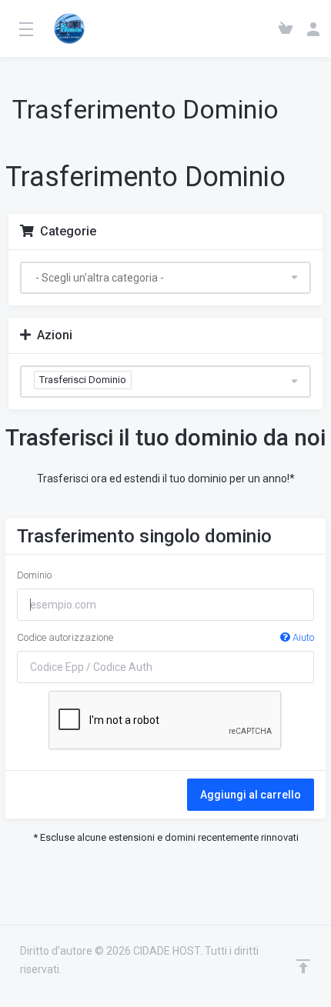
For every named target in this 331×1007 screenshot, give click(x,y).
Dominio (34, 575)
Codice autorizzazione (165, 637)
